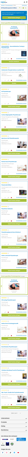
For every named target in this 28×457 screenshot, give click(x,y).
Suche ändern (24, 5)
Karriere (14, 83)
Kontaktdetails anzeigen (21, 58)
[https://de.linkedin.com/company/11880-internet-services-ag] (14, 452)
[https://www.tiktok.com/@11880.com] (10, 452)
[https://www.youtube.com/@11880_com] (18, 452)
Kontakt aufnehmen (14, 61)
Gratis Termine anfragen (14, 17)
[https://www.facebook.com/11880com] (2, 452)
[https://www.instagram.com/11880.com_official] (6, 452)
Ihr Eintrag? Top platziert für (14, 27)
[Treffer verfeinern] (20, 8)
